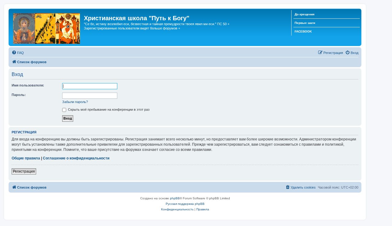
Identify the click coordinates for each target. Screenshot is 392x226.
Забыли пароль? (75, 102)
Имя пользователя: (28, 85)
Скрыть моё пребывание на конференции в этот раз (108, 109)
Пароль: (19, 95)
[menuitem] (18, 52)
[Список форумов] (47, 27)
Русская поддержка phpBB (185, 203)
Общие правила (26, 158)
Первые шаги (305, 23)
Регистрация (24, 171)
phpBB (175, 198)
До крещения (305, 14)
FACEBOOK (303, 31)
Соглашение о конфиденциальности (76, 158)
